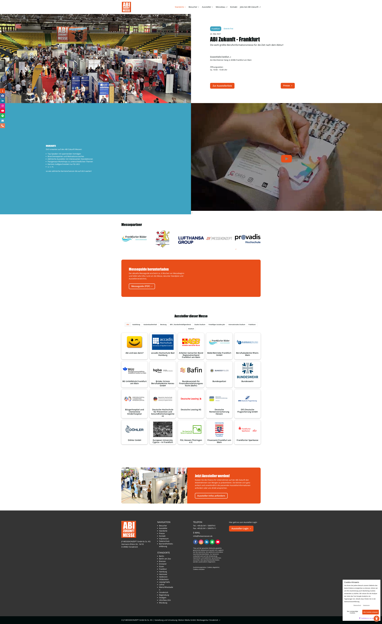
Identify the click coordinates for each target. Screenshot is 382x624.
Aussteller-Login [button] (241, 528)
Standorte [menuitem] (179, 7)
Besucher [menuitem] (193, 7)
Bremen (162, 561)
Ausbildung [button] (136, 324)
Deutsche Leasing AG (191, 409)
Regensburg (164, 595)
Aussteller (163, 528)
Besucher (163, 525)
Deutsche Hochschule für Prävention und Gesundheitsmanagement (162, 412)
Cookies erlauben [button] (199, 569)
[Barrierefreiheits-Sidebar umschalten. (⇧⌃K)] (377, 619)
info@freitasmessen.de (202, 536)
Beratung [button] (163, 324)
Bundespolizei (219, 381)
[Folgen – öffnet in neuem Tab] (195, 542)
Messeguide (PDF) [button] (142, 286)
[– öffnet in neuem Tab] (134, 238)
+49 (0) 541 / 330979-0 (206, 525)
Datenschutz (164, 541)
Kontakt (162, 536)
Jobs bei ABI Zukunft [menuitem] (250, 7)
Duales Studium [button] (199, 324)
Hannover (163, 574)
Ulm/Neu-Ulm (165, 600)
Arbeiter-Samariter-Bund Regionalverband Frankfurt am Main (191, 355)
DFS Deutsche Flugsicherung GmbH (247, 410)
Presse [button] (287, 85)
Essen (161, 566)
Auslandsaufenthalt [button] (150, 324)
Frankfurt (163, 569)
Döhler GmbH (134, 440)
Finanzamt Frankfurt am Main (219, 441)
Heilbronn (163, 577)
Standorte (163, 531)
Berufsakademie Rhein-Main (247, 354)
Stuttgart (162, 597)
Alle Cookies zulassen (370, 612)
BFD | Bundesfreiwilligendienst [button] (180, 324)
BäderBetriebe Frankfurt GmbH (219, 354)
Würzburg (163, 602)
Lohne (161, 584)
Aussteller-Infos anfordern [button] (211, 495)
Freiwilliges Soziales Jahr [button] (217, 324)
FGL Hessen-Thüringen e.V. (191, 441)
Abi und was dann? (135, 353)
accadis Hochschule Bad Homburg (162, 354)
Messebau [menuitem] (221, 7)
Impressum (164, 538)
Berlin (161, 556)
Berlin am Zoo (165, 558)
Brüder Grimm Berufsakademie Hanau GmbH (162, 383)
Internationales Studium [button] (237, 324)
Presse (162, 533)
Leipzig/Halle (164, 582)
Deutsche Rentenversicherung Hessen (219, 411)
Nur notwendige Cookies (352, 612)
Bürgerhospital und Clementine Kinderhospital (134, 411)
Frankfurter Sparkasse (247, 440)
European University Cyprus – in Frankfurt (163, 441)
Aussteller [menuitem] (206, 7)
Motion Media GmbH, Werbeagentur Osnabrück (199, 620)
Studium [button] (191, 329)
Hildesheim (164, 579)
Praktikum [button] (252, 324)
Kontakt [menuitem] (233, 7)
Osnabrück (163, 592)
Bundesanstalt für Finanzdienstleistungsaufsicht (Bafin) (191, 383)
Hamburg (163, 571)
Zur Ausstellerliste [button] (222, 85)
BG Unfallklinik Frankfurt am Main (134, 382)
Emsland (162, 564)
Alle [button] (128, 324)
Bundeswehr (247, 381)
